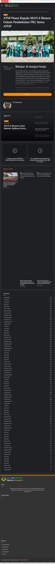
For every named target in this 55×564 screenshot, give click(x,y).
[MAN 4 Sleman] (11, 5)
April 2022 (6, 412)
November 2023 (8, 370)
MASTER (10, 11)
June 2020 (6, 458)
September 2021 (8, 427)
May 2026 (6, 304)
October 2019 (7, 469)
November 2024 (8, 344)
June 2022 (6, 408)
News (13, 11)
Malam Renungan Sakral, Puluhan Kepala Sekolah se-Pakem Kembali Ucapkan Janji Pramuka (27, 282)
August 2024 (7, 350)
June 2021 (6, 434)
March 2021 (7, 441)
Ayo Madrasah (5, 551)
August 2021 (7, 430)
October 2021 (7, 425)
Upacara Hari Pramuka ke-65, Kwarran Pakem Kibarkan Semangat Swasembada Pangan (10, 184)
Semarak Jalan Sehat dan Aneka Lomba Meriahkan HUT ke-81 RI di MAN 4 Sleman (44, 282)
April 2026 (6, 306)
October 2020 (7, 452)
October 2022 (7, 399)
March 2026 (7, 308)
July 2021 (6, 432)
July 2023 (6, 379)
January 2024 (7, 366)
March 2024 (7, 361)
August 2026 (7, 297)
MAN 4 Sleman (24, 560)
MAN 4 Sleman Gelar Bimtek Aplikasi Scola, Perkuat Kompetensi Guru (24, 1)
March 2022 (7, 414)
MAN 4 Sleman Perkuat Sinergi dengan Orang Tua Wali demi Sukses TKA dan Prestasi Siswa (17, 127)
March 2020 (7, 465)
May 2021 (6, 436)
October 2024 (7, 346)
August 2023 (7, 377)
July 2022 (6, 405)
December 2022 (8, 394)
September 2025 (8, 321)
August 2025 (7, 324)
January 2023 (7, 392)
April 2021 (6, 438)
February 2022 (7, 416)
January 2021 (7, 445)
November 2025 (8, 317)
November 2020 (8, 450)
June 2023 (6, 381)
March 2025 (7, 335)
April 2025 (6, 332)
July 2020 (6, 456)
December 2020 (8, 447)
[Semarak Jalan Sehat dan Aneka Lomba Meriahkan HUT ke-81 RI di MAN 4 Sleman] (44, 225)
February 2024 (7, 363)
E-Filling (4, 554)
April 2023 (6, 385)
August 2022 (7, 403)
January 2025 (7, 339)
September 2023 (8, 374)
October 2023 (7, 372)
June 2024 (6, 355)
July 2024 (6, 352)
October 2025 (7, 319)
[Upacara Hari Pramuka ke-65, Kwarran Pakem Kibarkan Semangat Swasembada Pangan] (10, 176)
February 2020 (7, 467)
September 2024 (8, 348)
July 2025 (6, 326)
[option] (27, 127)
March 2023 (7, 388)
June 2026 (6, 302)
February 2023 (7, 390)
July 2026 (6, 299)
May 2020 (6, 461)
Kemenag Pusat (5, 544)
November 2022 (8, 397)
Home (5, 11)
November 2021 (7, 423)
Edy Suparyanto (17, 102)
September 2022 (8, 401)
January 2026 (7, 313)
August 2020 (7, 454)
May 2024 (6, 357)
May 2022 (6, 410)
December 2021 (7, 421)
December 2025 (8, 315)
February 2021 (7, 443)
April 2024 (6, 359)
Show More (27, 94)
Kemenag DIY (5, 547)
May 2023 (6, 383)
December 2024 (8, 341)
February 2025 (7, 337)
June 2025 (6, 328)
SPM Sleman (5, 549)
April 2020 (6, 463)
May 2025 (6, 330)
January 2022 (7, 419)
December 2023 (8, 368)
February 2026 (7, 310)
